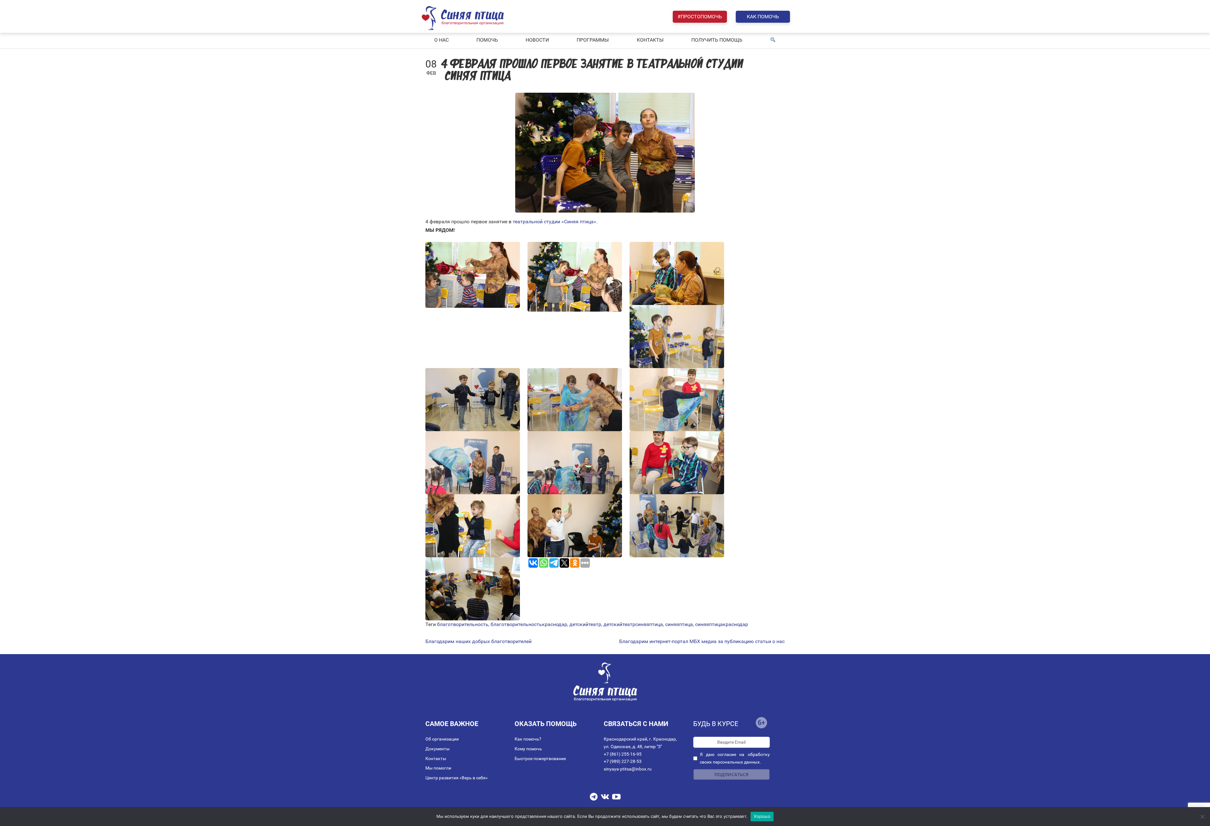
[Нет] (1202, 816)
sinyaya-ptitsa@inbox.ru (628, 768)
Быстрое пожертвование (540, 758)
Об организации (442, 738)
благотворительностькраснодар (529, 624)
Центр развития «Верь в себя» (456, 777)
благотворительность (462, 624)
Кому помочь (528, 748)
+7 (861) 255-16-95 (623, 754)
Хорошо (762, 816)
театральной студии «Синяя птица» (554, 222)
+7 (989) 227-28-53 (623, 761)
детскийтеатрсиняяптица (633, 624)
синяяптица (679, 624)
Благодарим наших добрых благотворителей (478, 641)
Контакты (435, 758)
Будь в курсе (715, 724)
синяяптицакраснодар (721, 624)
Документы (437, 748)
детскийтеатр (585, 624)
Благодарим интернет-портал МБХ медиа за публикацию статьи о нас (702, 641)
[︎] (773, 40)
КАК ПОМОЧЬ (763, 17)
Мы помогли (438, 767)
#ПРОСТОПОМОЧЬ (699, 17)
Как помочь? (528, 738)
